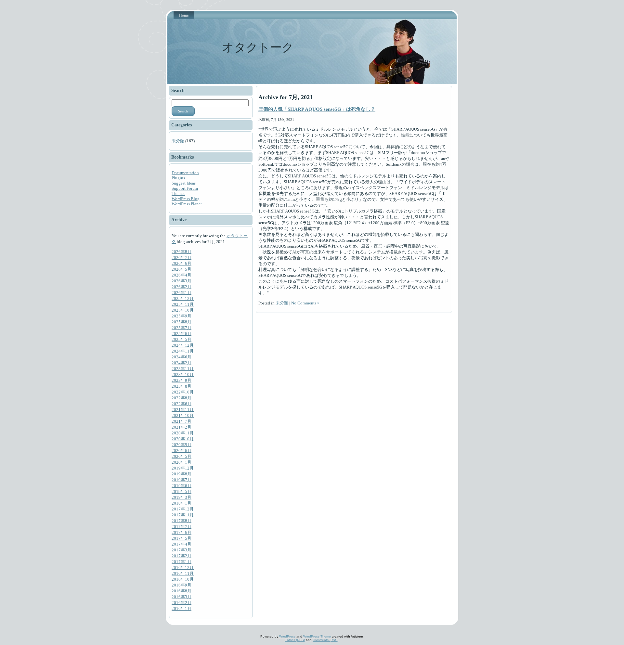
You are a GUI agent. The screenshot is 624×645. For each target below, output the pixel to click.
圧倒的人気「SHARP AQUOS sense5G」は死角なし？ (316, 109)
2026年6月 (181, 263)
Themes (178, 193)
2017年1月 (181, 561)
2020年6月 (181, 450)
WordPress (287, 636)
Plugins (178, 177)
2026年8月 (181, 251)
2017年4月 (181, 544)
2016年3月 (181, 596)
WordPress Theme (317, 636)
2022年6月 (181, 403)
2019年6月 (181, 485)
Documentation (185, 172)
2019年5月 (181, 491)
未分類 (178, 140)
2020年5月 (181, 456)
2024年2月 (181, 362)
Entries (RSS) (295, 640)
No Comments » (305, 303)
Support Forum (185, 188)
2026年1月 (181, 292)
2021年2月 (181, 427)
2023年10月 (183, 374)
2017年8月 (181, 520)
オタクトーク (258, 47)
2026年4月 (181, 275)
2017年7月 (181, 526)
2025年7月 (181, 327)
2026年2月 (181, 286)
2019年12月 (183, 468)
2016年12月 (183, 567)
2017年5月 (181, 538)
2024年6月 (181, 357)
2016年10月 (183, 579)
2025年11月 (183, 304)
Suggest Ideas (184, 183)
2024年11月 (183, 351)
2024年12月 (183, 345)
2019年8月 (181, 473)
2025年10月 (183, 310)
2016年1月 (181, 608)
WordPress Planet (187, 203)
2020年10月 (183, 438)
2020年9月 (181, 444)
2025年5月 (181, 339)
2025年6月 (181, 333)
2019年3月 (181, 497)
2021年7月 (181, 421)
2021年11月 (183, 409)
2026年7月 (181, 257)
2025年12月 (183, 298)
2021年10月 (183, 415)
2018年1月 (181, 503)
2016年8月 (181, 590)
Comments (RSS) (325, 640)
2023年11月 (183, 368)
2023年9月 (181, 380)
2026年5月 (181, 269)
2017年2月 (181, 555)
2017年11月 (183, 514)
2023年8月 (181, 386)
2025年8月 (181, 321)
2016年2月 (181, 602)
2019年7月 (181, 479)
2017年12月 (183, 509)
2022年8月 (181, 397)
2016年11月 (183, 573)
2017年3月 (181, 550)
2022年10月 (183, 392)
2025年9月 (181, 316)
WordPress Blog (186, 198)
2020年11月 (183, 433)
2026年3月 (181, 280)
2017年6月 (181, 532)
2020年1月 (181, 462)
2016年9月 (181, 585)
